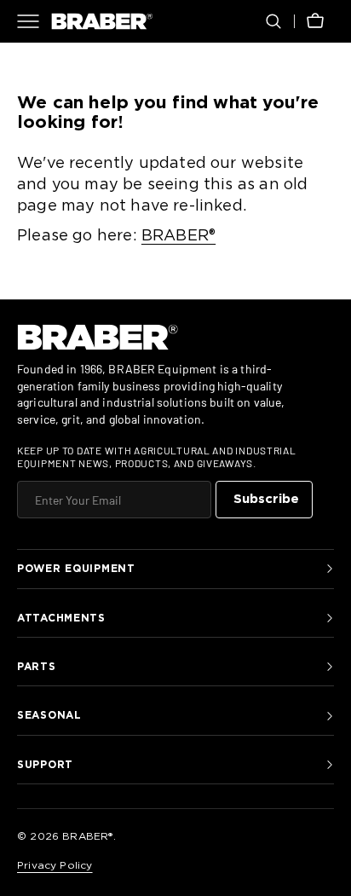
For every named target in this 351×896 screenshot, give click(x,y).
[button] (273, 21)
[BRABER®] (102, 21)
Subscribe (266, 499)
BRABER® (178, 236)
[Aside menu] (34, 21)
